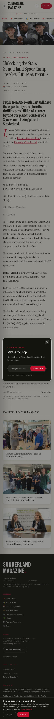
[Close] (47, 342)
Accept (23, 714)
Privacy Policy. (26, 709)
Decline (10, 714)
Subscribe (38, 368)
